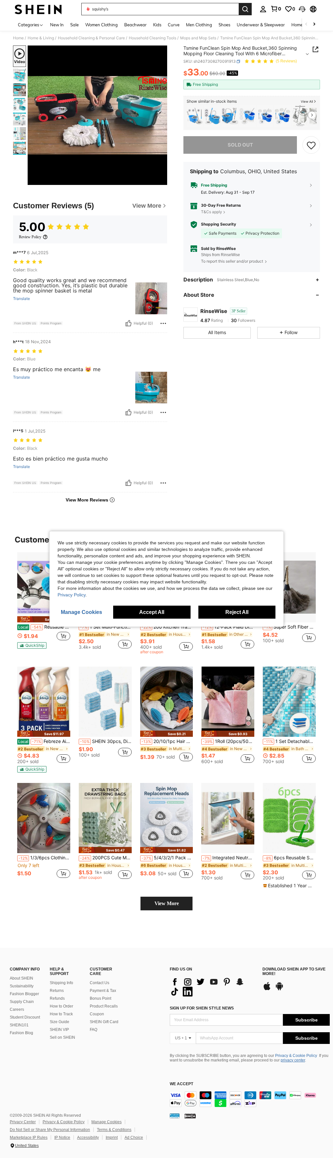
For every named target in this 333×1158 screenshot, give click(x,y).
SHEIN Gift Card (104, 1022)
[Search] (245, 9)
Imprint (112, 1137)
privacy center (293, 1060)
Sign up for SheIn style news (202, 1008)
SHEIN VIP (59, 1029)
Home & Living (41, 38)
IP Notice (62, 1137)
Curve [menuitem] (174, 24)
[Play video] (97, 115)
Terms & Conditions (114, 1129)
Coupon (97, 1014)
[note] (43, 619)
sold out (240, 145)
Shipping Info (61, 983)
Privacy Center (23, 1122)
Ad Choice (134, 1137)
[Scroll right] (314, 24)
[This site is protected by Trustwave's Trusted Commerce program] (175, 1115)
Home (18, 38)
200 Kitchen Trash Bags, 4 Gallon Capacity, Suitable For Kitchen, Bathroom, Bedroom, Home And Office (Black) (167, 627)
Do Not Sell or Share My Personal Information (50, 1129)
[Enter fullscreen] (161, 179)
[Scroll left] (306, 24)
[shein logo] (38, 9)
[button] (302, 9)
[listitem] (195, 116)
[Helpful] (128, 323)
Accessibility (88, 1137)
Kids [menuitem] (157, 24)
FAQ (93, 1029)
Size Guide (59, 1022)
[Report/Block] (163, 323)
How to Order (61, 1006)
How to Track (61, 1014)
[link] (275, 9)
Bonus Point (100, 998)
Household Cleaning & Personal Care (91, 38)
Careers (17, 1009)
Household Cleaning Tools (152, 38)
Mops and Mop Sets (198, 38)
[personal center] (263, 9)
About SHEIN (21, 978)
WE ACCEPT (181, 1084)
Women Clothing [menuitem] (101, 24)
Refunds (57, 998)
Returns (57, 990)
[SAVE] (311, 145)
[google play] (279, 989)
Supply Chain (22, 1001)
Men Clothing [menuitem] (199, 24)
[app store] (267, 989)
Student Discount (25, 1017)
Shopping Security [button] (218, 224)
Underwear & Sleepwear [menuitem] (261, 24)
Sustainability (21, 986)
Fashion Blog (21, 1033)
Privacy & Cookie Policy (296, 1055)
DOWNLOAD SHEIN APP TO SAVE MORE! (294, 971)
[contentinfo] (250, 1099)
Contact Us (99, 983)
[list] (213, 986)
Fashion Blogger (24, 994)
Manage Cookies (106, 1122)
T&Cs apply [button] (211, 211)
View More (166, 903)
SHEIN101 (19, 1025)
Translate (21, 298)
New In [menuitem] (57, 24)
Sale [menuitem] (74, 24)
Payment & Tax (103, 990)
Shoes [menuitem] (224, 24)
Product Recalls (104, 1006)
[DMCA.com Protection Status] (190, 1115)
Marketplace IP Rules (28, 1137)
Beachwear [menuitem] (135, 24)
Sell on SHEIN (62, 1037)
